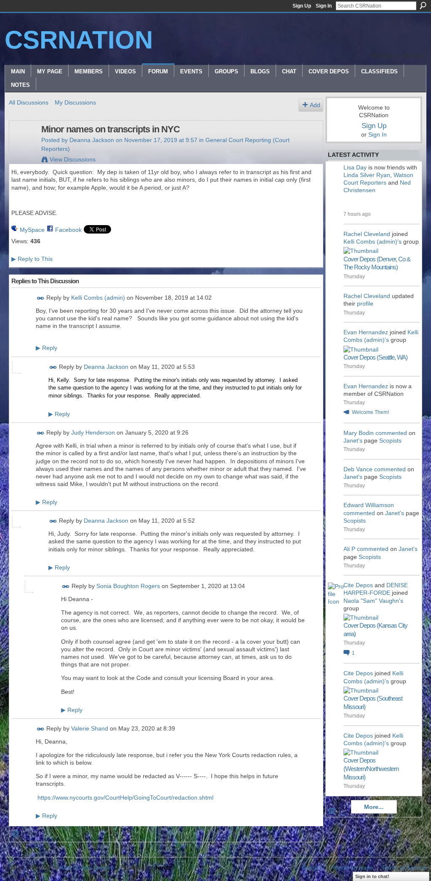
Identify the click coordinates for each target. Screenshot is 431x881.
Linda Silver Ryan (366, 175)
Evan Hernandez (365, 332)
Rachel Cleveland (366, 234)
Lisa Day (355, 167)
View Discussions (73, 159)
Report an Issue (352, 867)
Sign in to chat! (372, 876)
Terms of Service (404, 867)
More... (373, 806)
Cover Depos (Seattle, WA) (375, 357)
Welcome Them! (370, 412)
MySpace (32, 229)
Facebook (68, 229)
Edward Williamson (368, 505)
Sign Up (302, 6)
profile (365, 303)
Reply (46, 347)
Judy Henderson (93, 432)
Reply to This (32, 258)
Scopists (390, 440)
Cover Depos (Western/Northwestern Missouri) (371, 768)
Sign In (324, 6)
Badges (312, 867)
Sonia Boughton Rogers (128, 586)
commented (391, 433)
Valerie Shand (89, 728)
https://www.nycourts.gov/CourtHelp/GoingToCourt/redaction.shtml (125, 797)
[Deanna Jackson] (22, 147)
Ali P (349, 548)
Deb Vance (357, 469)
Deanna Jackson (91, 140)
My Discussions (75, 102)
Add (315, 105)
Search (423, 5)
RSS (16, 834)
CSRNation (79, 40)
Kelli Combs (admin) (98, 297)
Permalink (41, 298)
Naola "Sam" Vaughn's (373, 600)
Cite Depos (358, 585)
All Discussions (28, 102)
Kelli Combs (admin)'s (372, 241)
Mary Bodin (358, 433)
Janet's (352, 440)
